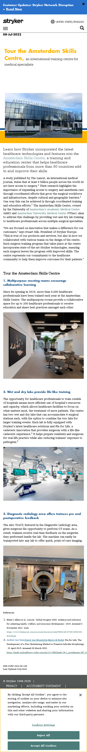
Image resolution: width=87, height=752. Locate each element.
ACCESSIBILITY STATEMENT (44, 686)
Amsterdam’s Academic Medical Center (55, 209)
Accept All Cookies (43, 745)
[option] (43, 93)
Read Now (14, 9)
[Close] (80, 695)
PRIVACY (11, 686)
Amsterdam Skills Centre (24, 158)
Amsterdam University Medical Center (41, 213)
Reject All (43, 735)
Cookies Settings (43, 724)
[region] (43, 720)
